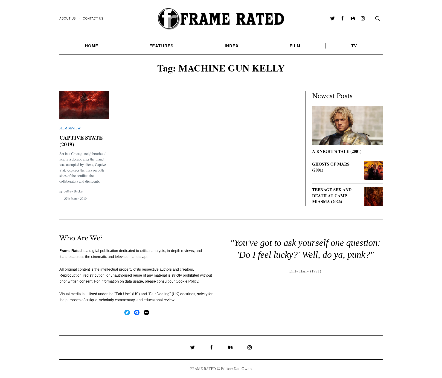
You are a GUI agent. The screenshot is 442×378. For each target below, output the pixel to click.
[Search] (377, 18)
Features (161, 46)
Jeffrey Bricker (73, 191)
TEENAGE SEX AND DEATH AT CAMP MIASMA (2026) (332, 195)
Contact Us (93, 18)
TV (354, 46)
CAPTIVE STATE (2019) (81, 140)
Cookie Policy (187, 281)
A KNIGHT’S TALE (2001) (336, 151)
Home (92, 46)
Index (232, 46)
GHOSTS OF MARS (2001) (330, 167)
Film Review (70, 128)
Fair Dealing (159, 294)
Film (295, 46)
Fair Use (123, 294)
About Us (67, 18)
